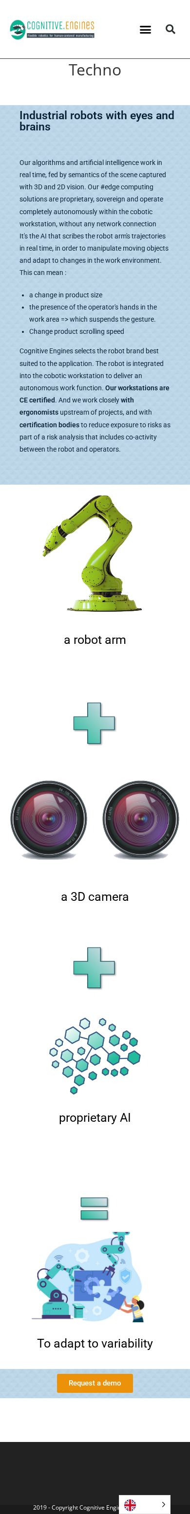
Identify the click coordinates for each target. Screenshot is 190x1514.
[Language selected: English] (145, 1504)
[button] (145, 29)
